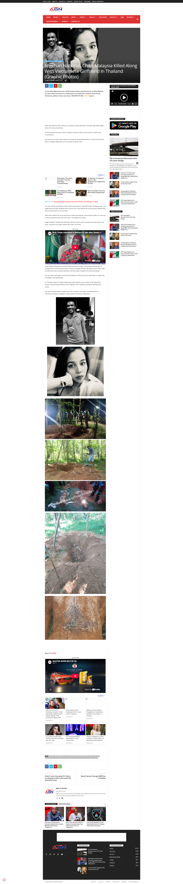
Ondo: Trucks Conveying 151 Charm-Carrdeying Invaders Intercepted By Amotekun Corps (58, 778)
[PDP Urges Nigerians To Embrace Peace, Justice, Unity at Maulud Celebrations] (114, 203)
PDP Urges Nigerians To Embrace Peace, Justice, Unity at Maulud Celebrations (129, 202)
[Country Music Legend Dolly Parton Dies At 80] (114, 184)
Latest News (96, 756)
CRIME (73, 17)
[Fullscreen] (136, 104)
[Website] (58, 854)
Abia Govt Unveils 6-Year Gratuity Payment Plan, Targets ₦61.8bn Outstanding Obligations (54, 825)
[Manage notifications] (4, 879)
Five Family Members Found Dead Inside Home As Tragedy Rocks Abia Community (95, 824)
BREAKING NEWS (53, 25)
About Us (54, 1)
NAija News (69, 758)
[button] (137, 19)
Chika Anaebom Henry (70, 756)
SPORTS (82, 17)
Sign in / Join (47, 1)
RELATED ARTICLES (51, 804)
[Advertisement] (105, 9)
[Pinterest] (55, 86)
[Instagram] (51, 854)
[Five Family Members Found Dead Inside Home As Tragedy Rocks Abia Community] (96, 814)
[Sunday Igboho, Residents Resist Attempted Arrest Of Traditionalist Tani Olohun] (114, 193)
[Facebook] (47, 86)
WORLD (64, 21)
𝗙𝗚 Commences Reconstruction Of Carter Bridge (123, 159)
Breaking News (60, 756)
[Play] (112, 104)
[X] (51, 86)
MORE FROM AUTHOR (64, 804)
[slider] (122, 103)
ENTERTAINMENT (52, 21)
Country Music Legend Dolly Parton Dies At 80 (129, 183)
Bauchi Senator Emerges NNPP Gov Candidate (93, 777)
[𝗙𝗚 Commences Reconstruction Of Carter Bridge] (124, 147)
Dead (87, 756)
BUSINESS (130, 17)
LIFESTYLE (113, 17)
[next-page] (105, 804)
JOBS (122, 17)
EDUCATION (103, 17)
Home (48, 17)
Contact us (62, 1)
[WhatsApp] (60, 86)
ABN (54, 756)
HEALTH (92, 17)
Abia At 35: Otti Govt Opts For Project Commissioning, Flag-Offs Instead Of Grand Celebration (74, 825)
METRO (55, 17)
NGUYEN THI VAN (77, 758)
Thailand (89, 758)
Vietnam (95, 758)
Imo (91, 756)
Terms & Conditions (97, 1)
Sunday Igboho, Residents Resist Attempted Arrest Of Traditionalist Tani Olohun (128, 192)
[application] (124, 98)
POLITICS (65, 17)
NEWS (111, 848)
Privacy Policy (78, 1)
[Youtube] (62, 798)
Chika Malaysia (80, 756)
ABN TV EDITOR (50, 80)
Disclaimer (87, 1)
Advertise (70, 1)
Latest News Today (50, 758)
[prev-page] (103, 804)
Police (84, 758)
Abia (51, 756)
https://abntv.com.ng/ (61, 791)
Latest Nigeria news (61, 758)
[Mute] (133, 104)
